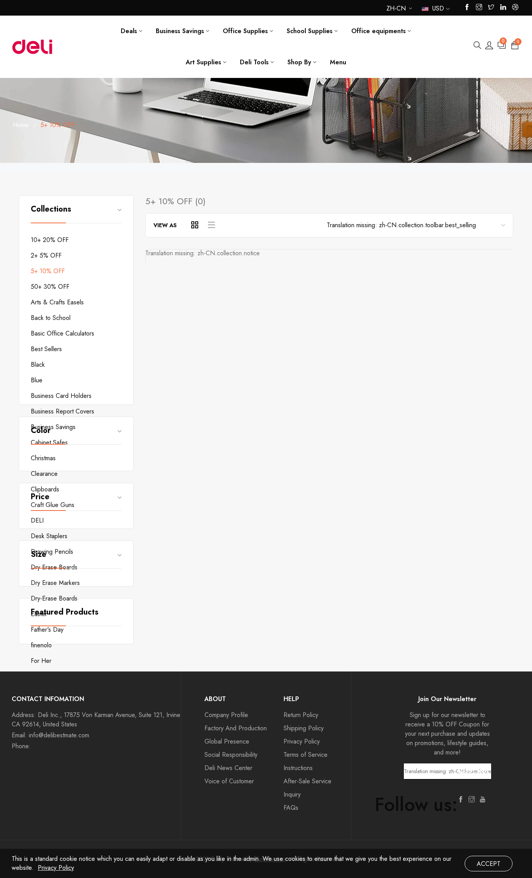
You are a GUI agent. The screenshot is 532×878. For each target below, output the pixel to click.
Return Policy (301, 714)
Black (38, 364)
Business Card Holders (61, 395)
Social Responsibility (230, 754)
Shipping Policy (304, 728)
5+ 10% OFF (48, 271)
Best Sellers (46, 348)
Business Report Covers (62, 411)
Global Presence (226, 741)
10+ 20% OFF (50, 239)
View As (165, 225)
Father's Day (47, 629)
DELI (37, 520)
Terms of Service (306, 754)
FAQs (291, 807)
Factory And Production (235, 728)
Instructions (298, 767)
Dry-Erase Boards (54, 598)
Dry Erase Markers (55, 582)
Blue (36, 380)
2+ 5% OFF (46, 255)
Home (21, 124)
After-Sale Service (307, 781)
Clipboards (45, 489)
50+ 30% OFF (50, 286)
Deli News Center (228, 767)
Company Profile (226, 714)
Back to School (50, 317)
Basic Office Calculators (62, 333)
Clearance (44, 473)
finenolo (41, 645)
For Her (41, 660)
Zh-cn (396, 10)
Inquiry (292, 794)
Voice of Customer (229, 781)
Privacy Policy (302, 741)
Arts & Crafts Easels (57, 302)
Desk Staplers (49, 536)
